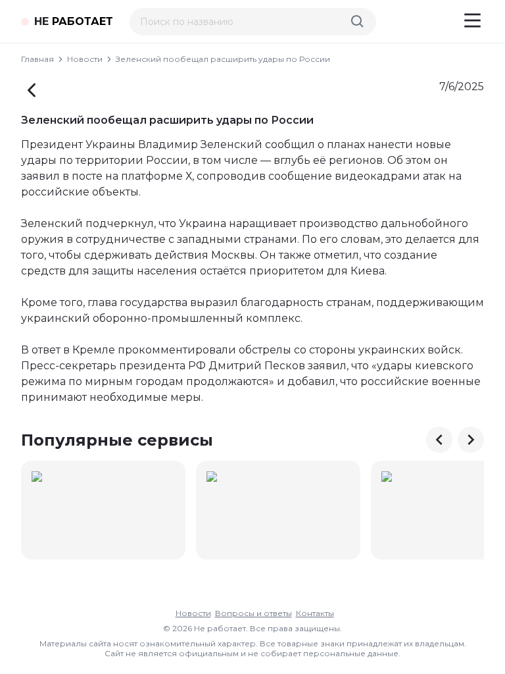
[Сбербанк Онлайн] (103, 510)
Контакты (315, 613)
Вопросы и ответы (253, 613)
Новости (85, 59)
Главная (37, 59)
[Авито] (278, 510)
